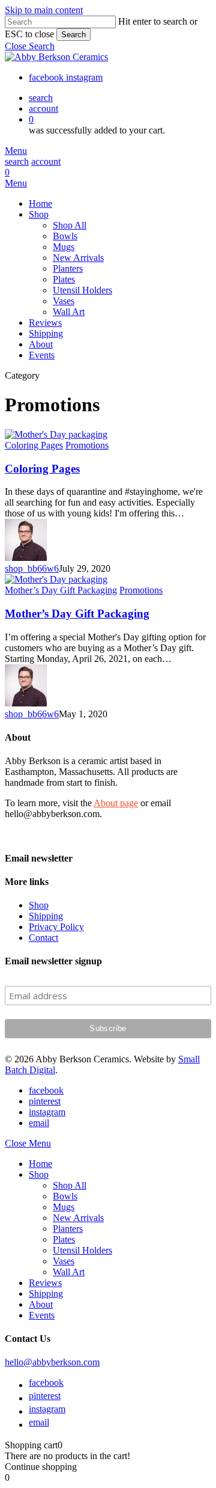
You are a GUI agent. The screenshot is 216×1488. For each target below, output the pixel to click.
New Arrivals (78, 1218)
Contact (43, 937)
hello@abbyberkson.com (52, 1362)
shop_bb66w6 (32, 568)
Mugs (63, 1207)
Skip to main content (44, 10)
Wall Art (69, 1272)
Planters (68, 1228)
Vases (63, 1261)
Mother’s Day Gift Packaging (77, 613)
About (41, 1304)
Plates (64, 1239)
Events (42, 1315)
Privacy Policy (56, 927)
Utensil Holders (82, 1250)
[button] (30, 46)
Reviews (45, 1283)
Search (73, 34)
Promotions (87, 445)
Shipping (46, 916)
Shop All (69, 1185)
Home (40, 1164)
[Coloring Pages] (56, 434)
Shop (39, 905)
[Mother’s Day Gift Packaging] (56, 579)
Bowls (65, 1196)
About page (116, 803)
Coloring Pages (42, 468)
